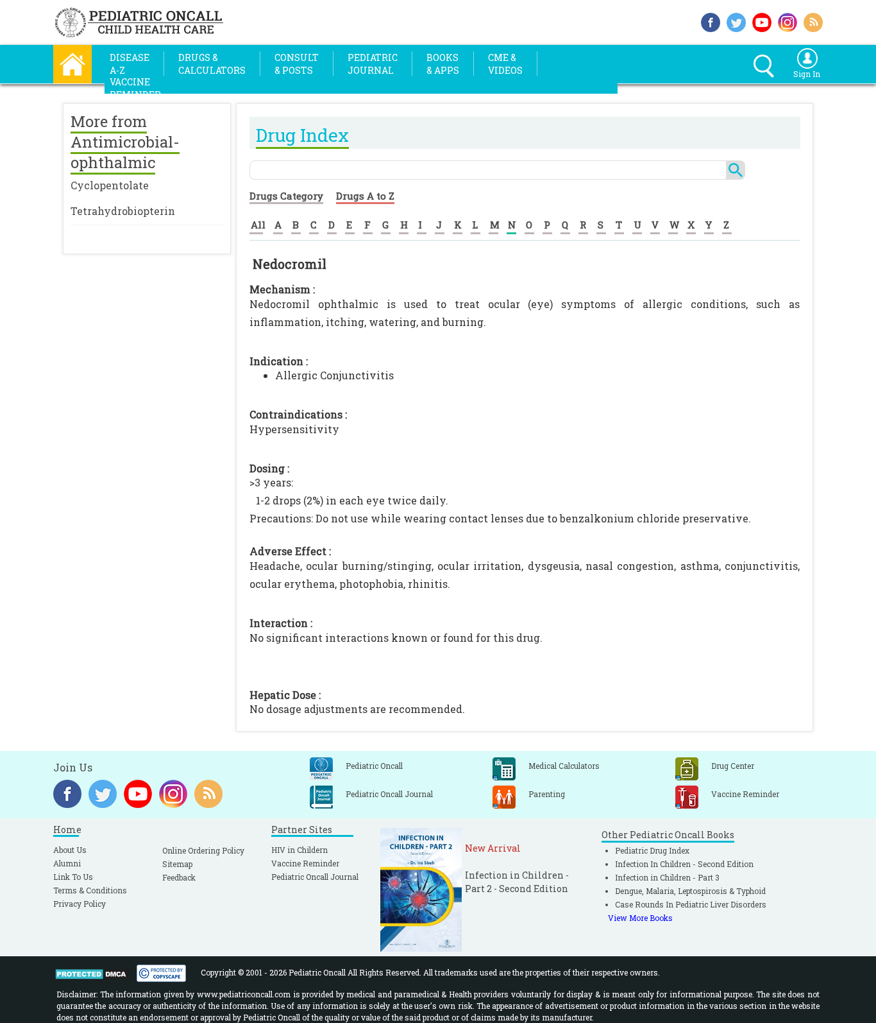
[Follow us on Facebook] (710, 21)
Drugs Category (286, 195)
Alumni (67, 863)
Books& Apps (442, 63)
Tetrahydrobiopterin (123, 211)
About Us (70, 850)
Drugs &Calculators (212, 63)
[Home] (72, 62)
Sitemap (177, 864)
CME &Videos (505, 63)
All (258, 224)
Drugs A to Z (365, 195)
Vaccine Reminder (305, 863)
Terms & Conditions (90, 890)
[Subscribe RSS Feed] (813, 21)
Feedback (179, 877)
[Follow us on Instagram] (787, 21)
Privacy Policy (79, 903)
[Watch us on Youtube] (761, 21)
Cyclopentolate (110, 185)
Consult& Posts (296, 63)
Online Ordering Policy (203, 850)
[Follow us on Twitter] (736, 21)
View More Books (640, 918)
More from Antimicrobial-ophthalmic (125, 142)
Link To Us (73, 877)
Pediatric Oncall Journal (314, 877)
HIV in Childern (299, 850)
